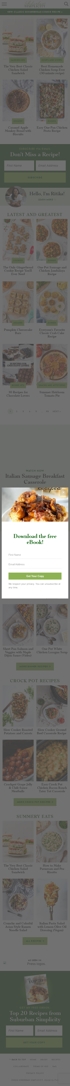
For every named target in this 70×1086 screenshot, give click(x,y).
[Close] (63, 492)
